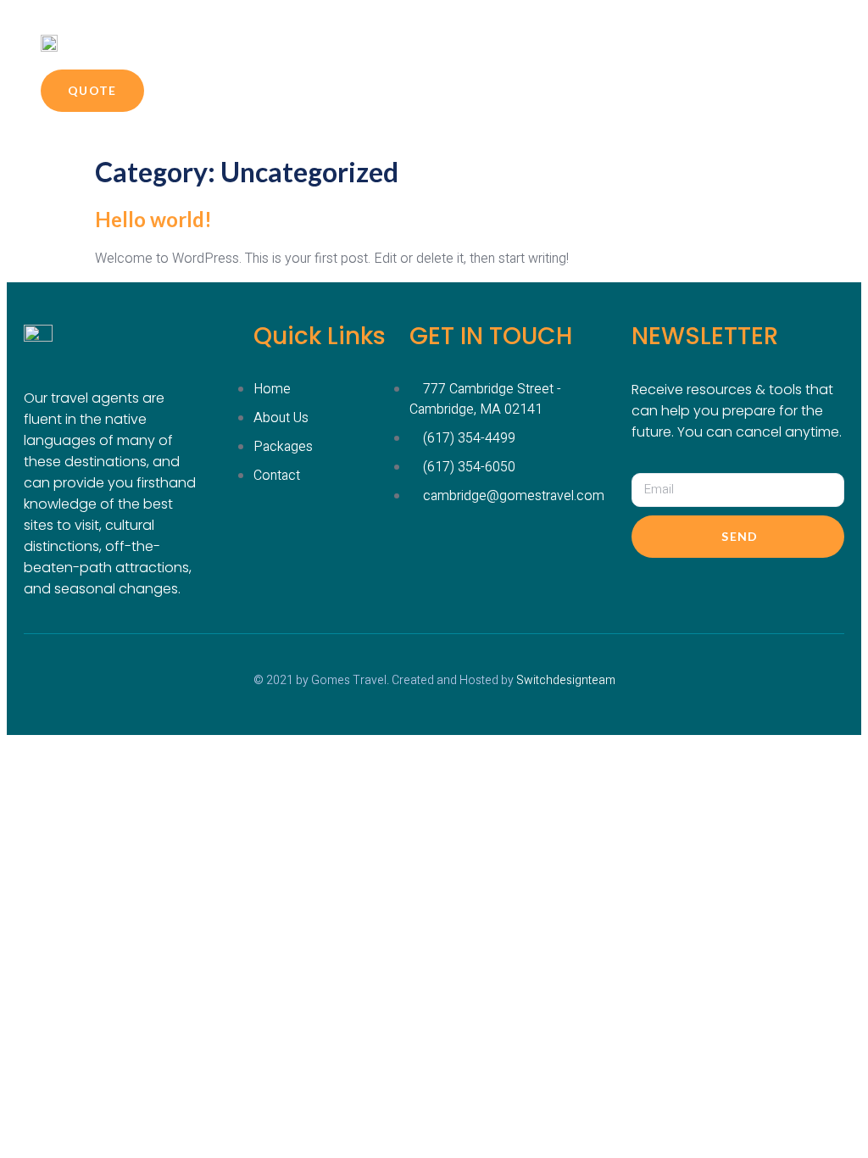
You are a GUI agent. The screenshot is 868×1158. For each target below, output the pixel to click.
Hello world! (153, 219)
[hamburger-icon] (742, 42)
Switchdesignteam (565, 680)
